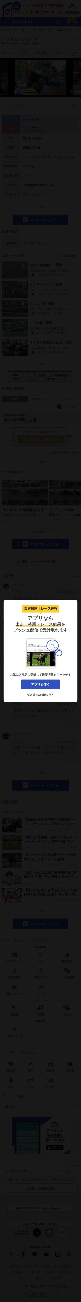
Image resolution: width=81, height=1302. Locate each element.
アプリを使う (40, 684)
